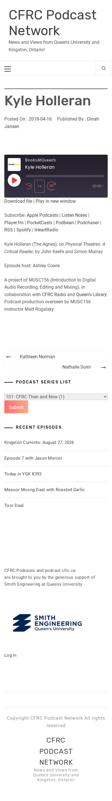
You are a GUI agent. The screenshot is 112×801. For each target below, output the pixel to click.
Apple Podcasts (42, 215)
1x (39, 186)
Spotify (23, 230)
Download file (18, 201)
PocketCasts (39, 222)
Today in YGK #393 (22, 474)
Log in (10, 655)
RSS (8, 230)
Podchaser (88, 222)
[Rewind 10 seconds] (29, 186)
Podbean (65, 222)
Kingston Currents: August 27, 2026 (39, 442)
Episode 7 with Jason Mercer (33, 458)
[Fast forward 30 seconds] (51, 186)
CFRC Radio (54, 294)
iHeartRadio (46, 230)
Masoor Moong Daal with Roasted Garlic (44, 489)
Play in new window (56, 201)
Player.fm (14, 222)
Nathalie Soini (76, 367)
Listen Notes (74, 215)
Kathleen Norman (37, 356)
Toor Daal (14, 505)
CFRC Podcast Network (52, 23)
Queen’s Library (91, 294)
